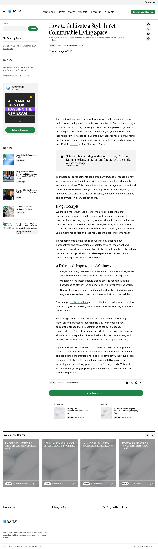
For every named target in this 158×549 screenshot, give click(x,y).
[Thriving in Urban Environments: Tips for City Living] (72, 411)
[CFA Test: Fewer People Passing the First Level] (8, 211)
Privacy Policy (59, 507)
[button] (150, 2)
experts (74, 144)
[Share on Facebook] (148, 24)
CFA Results (20, 212)
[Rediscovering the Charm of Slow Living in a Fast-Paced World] (137, 463)
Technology (20, 160)
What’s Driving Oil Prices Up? (16, 76)
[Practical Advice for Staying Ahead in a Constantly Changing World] (119, 411)
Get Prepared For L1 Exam (115, 507)
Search (5, 24)
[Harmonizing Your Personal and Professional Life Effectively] (98, 463)
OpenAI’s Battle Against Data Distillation (26, 156)
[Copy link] (148, 38)
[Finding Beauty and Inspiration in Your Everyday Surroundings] (60, 463)
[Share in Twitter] (148, 29)
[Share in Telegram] (148, 34)
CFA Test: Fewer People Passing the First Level (24, 208)
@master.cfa (18, 86)
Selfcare (52, 45)
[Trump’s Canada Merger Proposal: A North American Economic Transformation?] (8, 228)
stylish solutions (79, 302)
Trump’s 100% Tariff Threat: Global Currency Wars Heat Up (26, 192)
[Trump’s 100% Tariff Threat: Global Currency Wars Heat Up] (8, 194)
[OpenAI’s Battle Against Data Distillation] (8, 159)
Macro (18, 198)
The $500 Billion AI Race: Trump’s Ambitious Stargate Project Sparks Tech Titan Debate (26, 175)
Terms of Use (9, 507)
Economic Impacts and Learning (23, 232)
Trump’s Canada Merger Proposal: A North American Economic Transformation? (26, 225)
